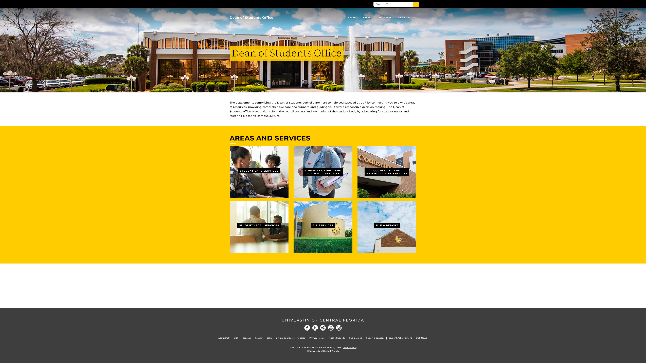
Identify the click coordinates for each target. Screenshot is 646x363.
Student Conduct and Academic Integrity (323, 172)
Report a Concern (375, 338)
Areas (367, 17)
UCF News (421, 338)
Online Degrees (284, 338)
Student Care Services (259, 170)
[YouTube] (331, 328)
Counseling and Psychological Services (386, 172)
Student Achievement (400, 338)
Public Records (337, 338)
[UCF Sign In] (357, 4)
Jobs (269, 338)
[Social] (323, 328)
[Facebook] (307, 328)
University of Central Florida (323, 320)
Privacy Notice (317, 338)
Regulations (355, 338)
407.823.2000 (349, 347)
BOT (236, 338)
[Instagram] (339, 328)
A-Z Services (323, 225)
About (352, 17)
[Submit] (416, 4)
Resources (384, 17)
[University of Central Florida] (254, 4)
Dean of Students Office (251, 18)
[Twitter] (315, 328)
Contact (246, 338)
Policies (301, 338)
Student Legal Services (259, 225)
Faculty (259, 338)
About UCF (224, 338)
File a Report (407, 17)
